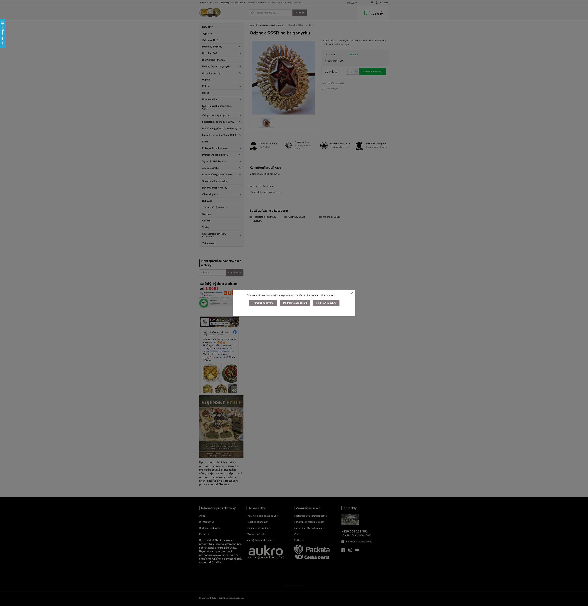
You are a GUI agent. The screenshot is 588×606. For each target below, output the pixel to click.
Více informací (327, 295)
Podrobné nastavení (295, 303)
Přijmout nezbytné (263, 303)
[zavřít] (352, 293)
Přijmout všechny (326, 303)
